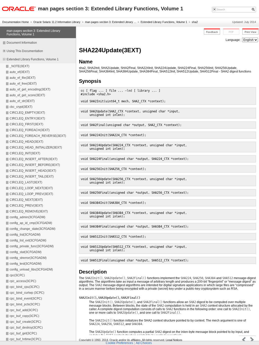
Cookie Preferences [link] (119, 343)
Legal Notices (174, 339)
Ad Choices (144, 343)
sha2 (195, 21)
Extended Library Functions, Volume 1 (164, 21)
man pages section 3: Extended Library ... (110, 21)
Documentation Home (15, 21)
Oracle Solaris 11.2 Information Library (56, 21)
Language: (233, 40)
